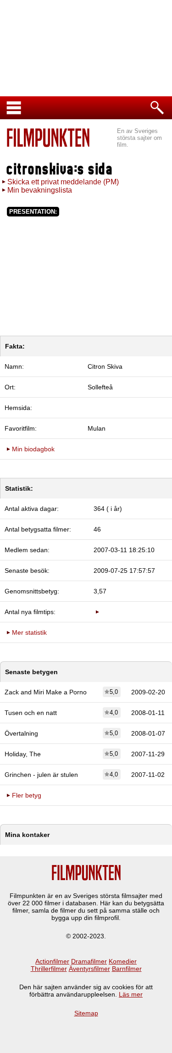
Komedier (123, 961)
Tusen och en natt (31, 712)
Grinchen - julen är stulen (41, 774)
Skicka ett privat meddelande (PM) (63, 182)
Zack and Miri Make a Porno (46, 692)
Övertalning (21, 733)
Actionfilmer (52, 961)
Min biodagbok (33, 449)
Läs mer (131, 994)
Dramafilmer (89, 961)
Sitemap (86, 1013)
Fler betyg (26, 795)
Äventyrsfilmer (89, 968)
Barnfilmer (127, 968)
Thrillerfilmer (49, 968)
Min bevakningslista (39, 190)
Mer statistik (29, 632)
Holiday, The (23, 754)
